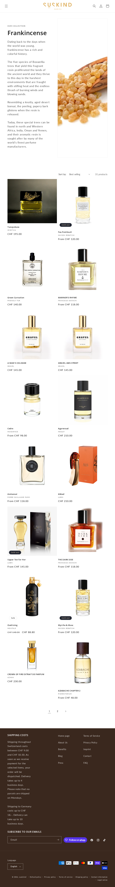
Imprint (87, 749)
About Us (63, 742)
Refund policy (35, 877)
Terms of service (66, 877)
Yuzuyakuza (13, 227)
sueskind (22, 877)
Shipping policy (81, 877)
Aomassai (12, 494)
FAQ (85, 763)
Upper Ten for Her (16, 559)
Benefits (62, 749)
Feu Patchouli (65, 232)
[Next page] (65, 711)
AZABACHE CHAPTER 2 (69, 690)
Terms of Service (91, 736)
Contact (87, 756)
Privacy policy (50, 877)
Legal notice (102, 880)
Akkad (61, 494)
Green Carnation (15, 297)
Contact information (99, 877)
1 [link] (49, 711)
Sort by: (62, 174)
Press (60, 763)
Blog (60, 756)
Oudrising (12, 625)
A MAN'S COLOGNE (16, 363)
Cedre (10, 428)
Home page (63, 736)
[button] (6, 6)
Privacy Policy (90, 742)
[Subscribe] (58, 839)
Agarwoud (63, 428)
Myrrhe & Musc (65, 625)
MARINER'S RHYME (67, 297)
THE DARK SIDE (65, 559)
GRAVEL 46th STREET (68, 363)
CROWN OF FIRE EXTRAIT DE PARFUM (25, 674)
